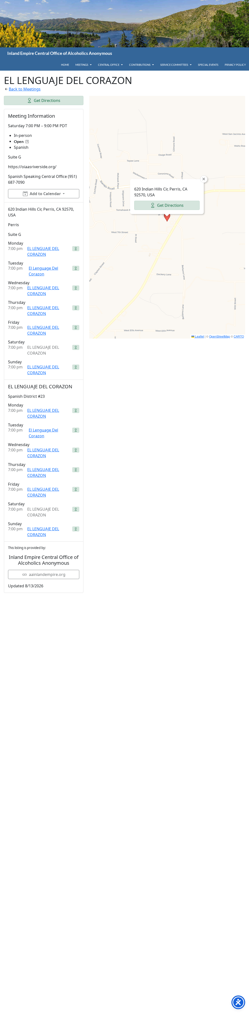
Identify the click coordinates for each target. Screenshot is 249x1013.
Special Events (208, 64)
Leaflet (199, 336)
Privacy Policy (235, 64)
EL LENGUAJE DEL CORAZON (43, 251)
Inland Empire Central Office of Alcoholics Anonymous (59, 53)
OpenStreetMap (219, 336)
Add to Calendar (45, 193)
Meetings (81, 64)
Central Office (108, 64)
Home (65, 64)
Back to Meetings (25, 89)
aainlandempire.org (47, 574)
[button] (167, 217)
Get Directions (47, 100)
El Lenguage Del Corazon (43, 271)
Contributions (140, 64)
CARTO (239, 336)
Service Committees (174, 64)
